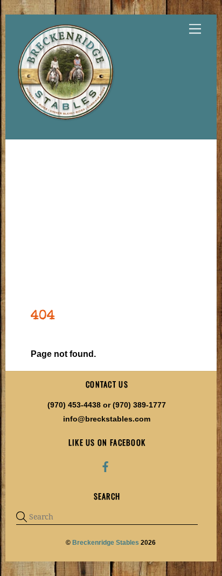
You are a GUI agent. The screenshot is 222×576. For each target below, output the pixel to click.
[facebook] (105, 465)
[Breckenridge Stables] (67, 120)
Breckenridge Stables (105, 542)
